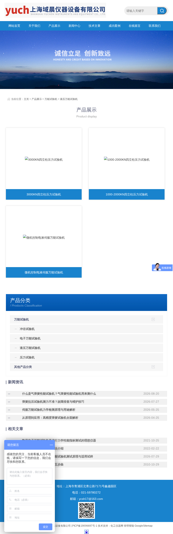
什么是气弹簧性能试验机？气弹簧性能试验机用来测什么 (59, 393)
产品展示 (54, 25)
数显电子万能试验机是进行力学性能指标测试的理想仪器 (59, 440)
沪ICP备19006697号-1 (84, 525)
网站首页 (14, 25)
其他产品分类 (23, 367)
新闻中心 (74, 25)
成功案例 (114, 25)
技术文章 (94, 25)
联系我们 (155, 25)
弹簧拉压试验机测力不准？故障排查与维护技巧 (53, 401)
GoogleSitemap (144, 525)
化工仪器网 (117, 525)
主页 (26, 99)
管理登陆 (129, 525)
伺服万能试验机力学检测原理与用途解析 (48, 409)
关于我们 (34, 25)
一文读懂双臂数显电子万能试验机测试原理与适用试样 (57, 456)
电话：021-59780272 (86, 492)
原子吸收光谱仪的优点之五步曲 (43, 464)
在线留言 (135, 25)
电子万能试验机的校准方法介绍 (43, 448)
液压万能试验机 (69, 99)
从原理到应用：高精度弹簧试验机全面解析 (50, 417)
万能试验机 (51, 99)
